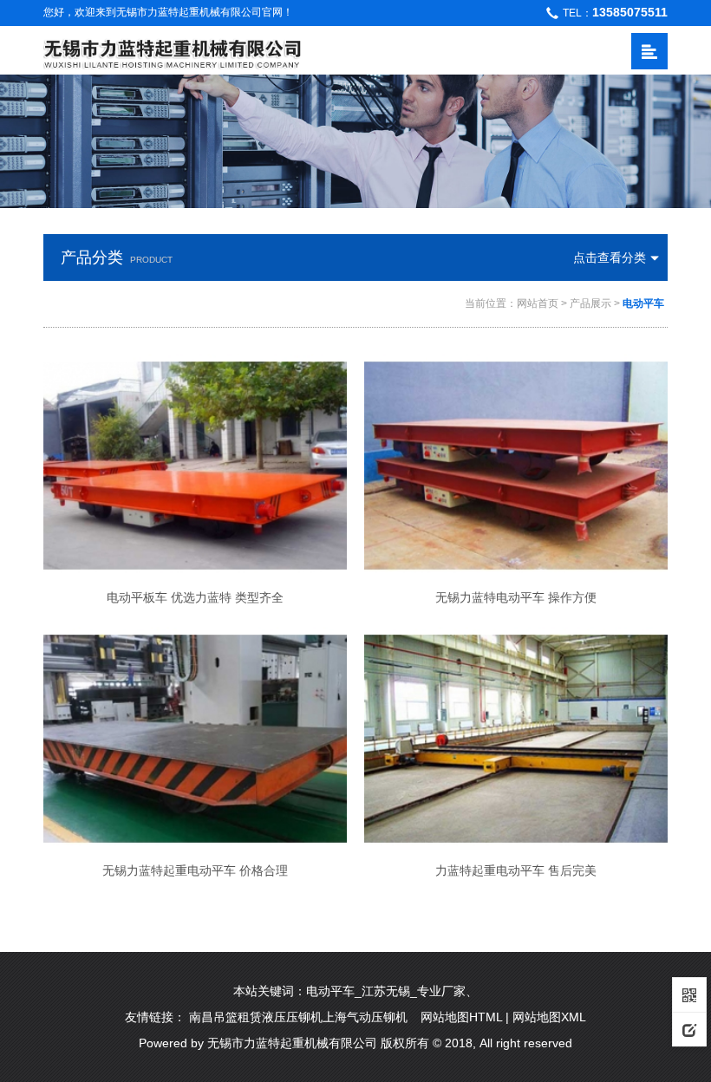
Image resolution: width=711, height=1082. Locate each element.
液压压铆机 (292, 1017)
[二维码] (689, 994)
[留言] (689, 1029)
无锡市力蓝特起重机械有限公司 (292, 1043)
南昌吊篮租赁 (225, 1017)
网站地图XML (549, 1017)
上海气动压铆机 (365, 1017)
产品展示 (590, 303)
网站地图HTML (461, 1017)
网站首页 (537, 303)
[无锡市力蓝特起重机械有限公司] (172, 51)
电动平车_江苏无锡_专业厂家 (386, 991)
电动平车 (643, 303)
